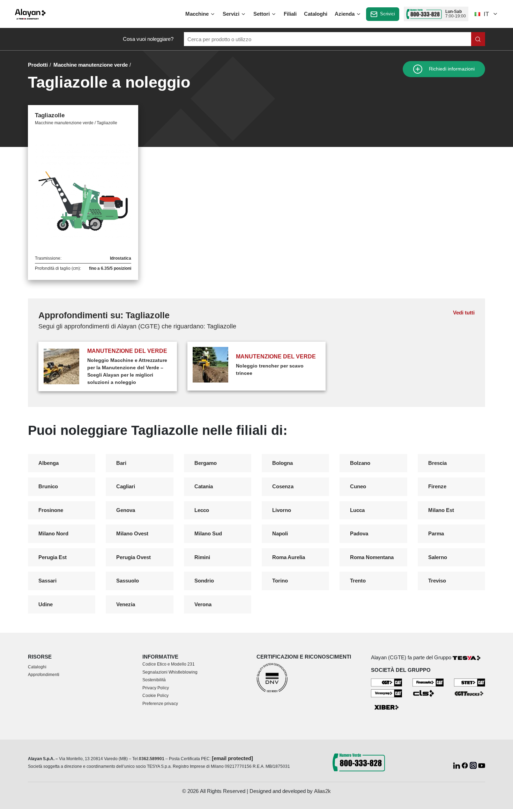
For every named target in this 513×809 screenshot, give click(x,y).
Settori (262, 14)
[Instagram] (474, 765)
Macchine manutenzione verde (90, 65)
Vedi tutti (464, 313)
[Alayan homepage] (30, 14)
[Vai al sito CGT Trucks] (469, 693)
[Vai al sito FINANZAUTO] (428, 682)
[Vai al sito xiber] (386, 708)
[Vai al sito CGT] (386, 682)
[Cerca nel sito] (478, 39)
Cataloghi (315, 14)
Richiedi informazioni (451, 69)
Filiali (290, 14)
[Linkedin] (457, 765)
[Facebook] (465, 765)
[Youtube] (481, 765)
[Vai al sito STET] (469, 682)
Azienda (345, 14)
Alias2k (322, 791)
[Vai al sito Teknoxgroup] (386, 693)
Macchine (197, 14)
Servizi (232, 14)
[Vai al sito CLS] (428, 693)
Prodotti (38, 65)
